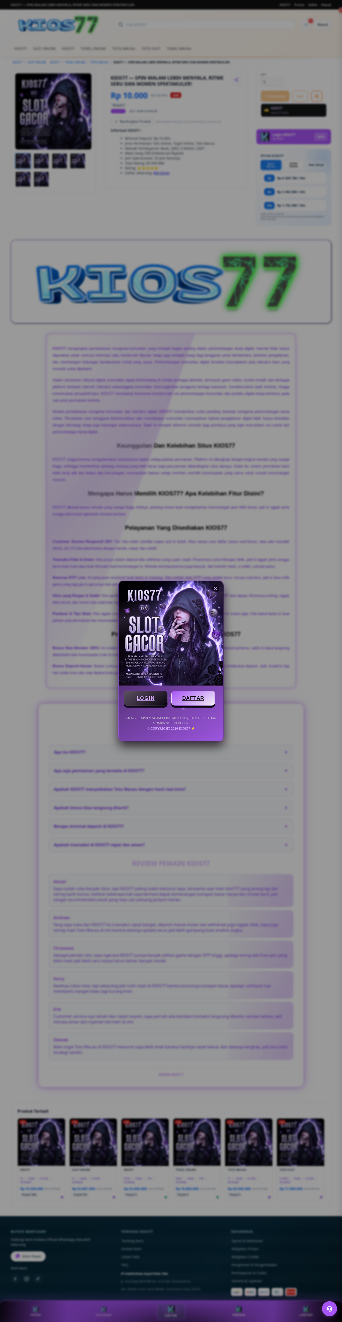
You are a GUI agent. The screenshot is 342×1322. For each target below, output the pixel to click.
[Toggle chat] (329, 1308)
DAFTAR (193, 698)
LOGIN (146, 698)
